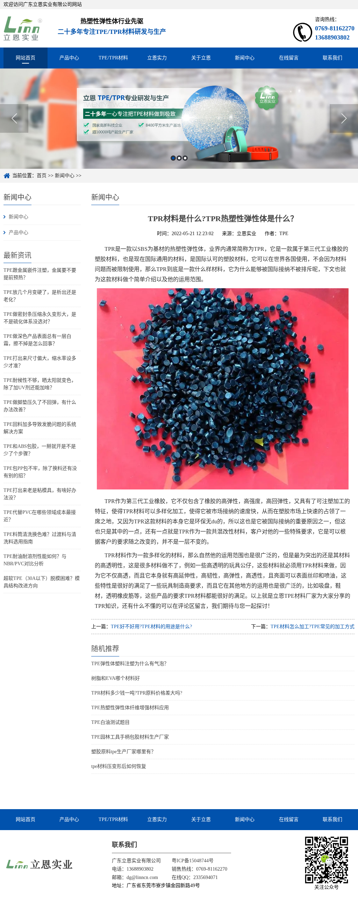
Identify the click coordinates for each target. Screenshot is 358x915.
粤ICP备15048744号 (193, 860)
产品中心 (69, 57)
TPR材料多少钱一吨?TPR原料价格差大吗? (136, 693)
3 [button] (185, 158)
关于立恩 (201, 57)
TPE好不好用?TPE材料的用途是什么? (151, 626)
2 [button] (179, 158)
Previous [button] (14, 118)
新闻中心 (245, 57)
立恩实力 (157, 57)
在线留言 (289, 57)
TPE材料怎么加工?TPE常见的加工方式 (313, 626)
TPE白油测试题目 (110, 722)
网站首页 (25, 57)
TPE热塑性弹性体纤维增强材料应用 (130, 707)
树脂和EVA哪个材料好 (115, 678)
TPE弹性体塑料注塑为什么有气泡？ (130, 663)
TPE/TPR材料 (113, 57)
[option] (179, 118)
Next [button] (344, 118)
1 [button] (173, 158)
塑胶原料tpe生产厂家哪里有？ (123, 751)
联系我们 (332, 57)
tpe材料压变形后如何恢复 (118, 766)
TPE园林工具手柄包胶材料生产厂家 (130, 737)
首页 (41, 175)
